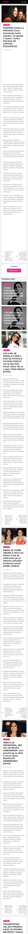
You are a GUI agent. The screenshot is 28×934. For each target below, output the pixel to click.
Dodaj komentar (17, 301)
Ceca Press (6, 24)
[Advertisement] (14, 67)
